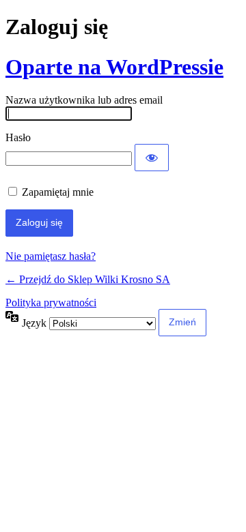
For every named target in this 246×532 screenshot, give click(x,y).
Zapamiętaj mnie (58, 192)
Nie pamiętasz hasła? (50, 256)
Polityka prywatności (50, 302)
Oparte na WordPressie (114, 67)
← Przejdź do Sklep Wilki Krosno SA (87, 279)
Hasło (18, 137)
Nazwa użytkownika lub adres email (84, 100)
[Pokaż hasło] (152, 157)
